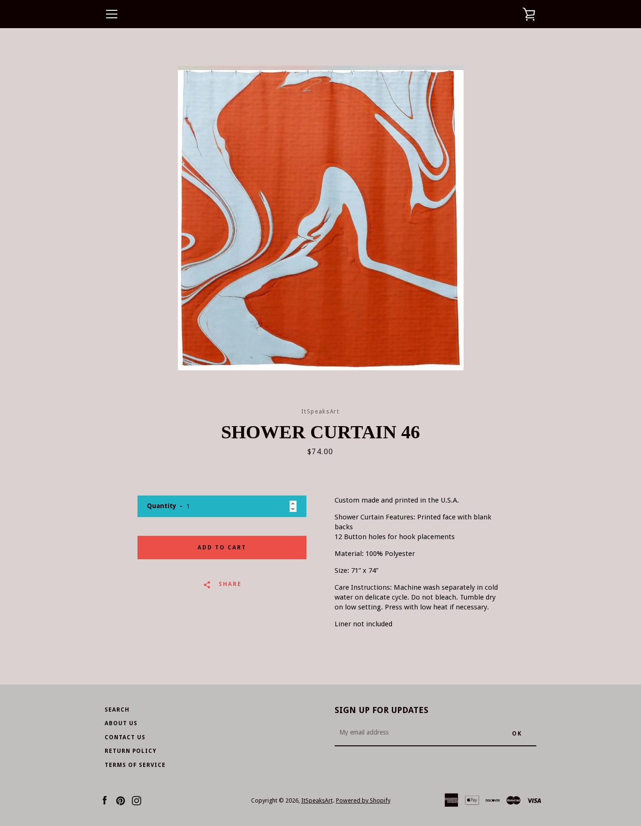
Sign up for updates (381, 710)
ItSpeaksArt (317, 800)
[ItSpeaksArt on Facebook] (104, 800)
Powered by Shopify (363, 800)
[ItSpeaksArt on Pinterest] (120, 800)
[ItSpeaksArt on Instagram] (136, 800)
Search (117, 709)
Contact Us (125, 737)
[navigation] (111, 14)
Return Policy (130, 751)
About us (121, 723)
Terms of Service (135, 765)
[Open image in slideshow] (321, 218)
